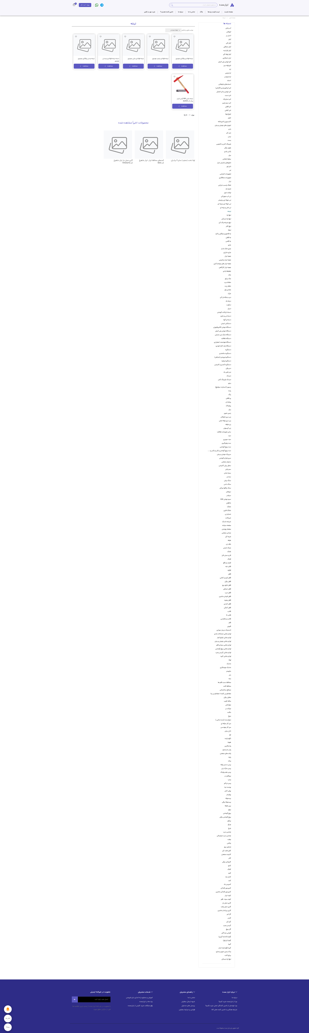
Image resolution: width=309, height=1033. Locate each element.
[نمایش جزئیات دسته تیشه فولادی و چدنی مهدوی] (109, 45)
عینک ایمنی (227, 548)
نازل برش (228, 731)
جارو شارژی (227, 252)
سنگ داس (227, 484)
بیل (229, 155)
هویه (229, 742)
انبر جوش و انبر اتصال (224, 92)
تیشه (229, 211)
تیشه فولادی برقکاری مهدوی (184, 59)
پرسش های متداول (188, 1006)
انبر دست (228, 95)
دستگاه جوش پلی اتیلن (223, 331)
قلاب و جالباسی (226, 619)
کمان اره (228, 877)
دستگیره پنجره (226, 361)
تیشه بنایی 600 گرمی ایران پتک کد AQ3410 (185, 100)
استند (229, 80)
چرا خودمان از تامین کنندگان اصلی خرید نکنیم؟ (221, 1006)
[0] (74, 5)
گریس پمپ (227, 925)
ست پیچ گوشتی (225, 447)
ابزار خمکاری (227, 58)
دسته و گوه (227, 320)
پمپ (229, 780)
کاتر (229, 858)
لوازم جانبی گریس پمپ (223, 652)
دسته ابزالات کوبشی (224, 312)
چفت (229, 839)
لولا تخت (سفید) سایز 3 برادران (183, 160)
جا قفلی (228, 237)
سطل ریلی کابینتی (225, 465)
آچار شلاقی (227, 47)
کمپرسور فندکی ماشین (223, 892)
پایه (229, 757)
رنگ (229, 394)
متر (230, 675)
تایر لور (228, 166)
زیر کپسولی (227, 428)
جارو (229, 245)
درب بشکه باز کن (225, 297)
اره (230, 69)
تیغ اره (229, 215)
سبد (229, 436)
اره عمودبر (227, 77)
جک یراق (228, 279)
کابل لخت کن (226, 851)
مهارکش (228, 705)
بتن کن (228, 133)
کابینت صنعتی (226, 854)
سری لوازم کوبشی (225, 458)
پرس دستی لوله (226, 765)
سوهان (228, 492)
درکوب (228, 305)
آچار (229, 39)
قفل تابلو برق (226, 585)
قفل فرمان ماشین (225, 596)
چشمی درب (227, 832)
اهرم (229, 118)
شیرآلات (228, 518)
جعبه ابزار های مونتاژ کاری (222, 264)
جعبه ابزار (228, 256)
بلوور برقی (227, 148)
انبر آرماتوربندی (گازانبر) (223, 88)
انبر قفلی (228, 107)
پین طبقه (228, 806)
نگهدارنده (228, 738)
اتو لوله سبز (227, 65)
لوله (230, 660)
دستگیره (228, 350)
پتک (229, 761)
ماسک (229, 664)
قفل (229, 574)
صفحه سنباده (226, 525)
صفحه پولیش (226, 529)
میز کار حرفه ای (226, 723)
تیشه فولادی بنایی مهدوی (136, 59)
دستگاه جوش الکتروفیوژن (222, 327)
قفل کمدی (227, 604)
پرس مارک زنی (226, 768)
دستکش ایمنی (226, 323)
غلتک (229, 551)
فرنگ (229, 559)
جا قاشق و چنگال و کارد (223, 234)
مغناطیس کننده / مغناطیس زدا (220, 694)
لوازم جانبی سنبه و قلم (223, 645)
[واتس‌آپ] (96, 5)
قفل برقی (228, 581)
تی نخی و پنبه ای (225, 207)
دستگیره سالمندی (225, 353)
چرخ (229, 828)
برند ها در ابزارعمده (146, 1002)
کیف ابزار (228, 895)
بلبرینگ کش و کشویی (223, 144)
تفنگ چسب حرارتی (224, 185)
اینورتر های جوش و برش (223, 125)
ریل (229, 409)
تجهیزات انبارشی (225, 174)
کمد (229, 880)
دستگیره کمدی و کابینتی (222, 365)
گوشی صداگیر (226, 933)
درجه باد (228, 301)
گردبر (229, 918)
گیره (229, 944)
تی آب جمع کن (226, 196)
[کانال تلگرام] (101, 5)
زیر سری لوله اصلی (225, 421)
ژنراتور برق (227, 847)
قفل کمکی (227, 608)
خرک (229, 293)
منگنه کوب (227, 701)
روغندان (228, 402)
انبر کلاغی (228, 110)
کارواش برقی (226, 862)
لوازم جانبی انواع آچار (224, 637)
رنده (229, 391)
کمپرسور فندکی (226, 888)
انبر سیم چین (226, 103)
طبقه (229, 540)
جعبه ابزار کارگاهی (225, 267)
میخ (229, 716)
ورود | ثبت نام (85, 5)
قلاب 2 (228, 615)
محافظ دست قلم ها (224, 682)
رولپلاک (228, 406)
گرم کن (228, 922)
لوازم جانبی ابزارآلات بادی (222, 634)
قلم (230, 622)
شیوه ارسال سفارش (188, 1002)
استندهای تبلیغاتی (224, 84)
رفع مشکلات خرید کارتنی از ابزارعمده (140, 1006)
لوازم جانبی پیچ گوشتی (223, 649)
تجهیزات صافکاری (225, 178)
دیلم (229, 383)
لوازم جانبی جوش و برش (223, 641)
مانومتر (228, 671)
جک (229, 275)
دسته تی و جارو (226, 316)
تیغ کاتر (228, 226)
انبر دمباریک (227, 99)
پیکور (229, 821)
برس (229, 136)
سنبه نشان (227, 473)
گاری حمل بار (226, 903)
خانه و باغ (228, 290)
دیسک (229, 376)
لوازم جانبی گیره (226, 656)
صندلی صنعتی (226, 533)
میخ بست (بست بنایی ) (223, 720)
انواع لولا (228, 114)
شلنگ (229, 507)
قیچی (229, 626)
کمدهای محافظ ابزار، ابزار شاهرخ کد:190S (151, 162)
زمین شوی (227, 413)
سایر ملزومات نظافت (224, 432)
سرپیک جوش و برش (224, 454)
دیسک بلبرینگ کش (224, 379)
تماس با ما (191, 998)
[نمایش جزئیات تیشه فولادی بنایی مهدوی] (133, 45)
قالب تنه (228, 566)
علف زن (228, 544)
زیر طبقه (228, 424)
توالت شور (227, 193)
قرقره (229, 570)
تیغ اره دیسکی (226, 219)
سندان (229, 477)
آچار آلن (228, 43)
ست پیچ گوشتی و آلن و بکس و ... (219, 451)
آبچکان (228, 32)
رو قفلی (228, 398)
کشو (229, 866)
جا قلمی (228, 241)
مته (230, 679)
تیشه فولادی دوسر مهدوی (160, 59)
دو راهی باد (227, 372)
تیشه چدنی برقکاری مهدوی (86, 59)
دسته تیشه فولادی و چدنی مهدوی (110, 60)
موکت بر (228, 708)
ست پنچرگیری (226, 443)
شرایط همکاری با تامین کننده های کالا (224, 1010)
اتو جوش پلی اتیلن (224, 62)
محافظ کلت (227, 686)
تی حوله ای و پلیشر (224, 200)
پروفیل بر (228, 776)
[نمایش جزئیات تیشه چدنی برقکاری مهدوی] (84, 45)
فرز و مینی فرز (226, 555)
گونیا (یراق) (227, 940)
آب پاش (228, 28)
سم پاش (228, 469)
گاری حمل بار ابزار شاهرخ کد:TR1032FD (123, 162)
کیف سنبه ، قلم (226, 899)
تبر (230, 170)
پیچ (229, 809)
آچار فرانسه (227, 50)
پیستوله (228, 798)
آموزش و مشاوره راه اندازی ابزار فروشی (139, 998)
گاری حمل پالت (226, 907)
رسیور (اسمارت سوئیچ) (223, 387)
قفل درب (228, 593)
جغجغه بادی (227, 271)
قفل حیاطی (227, 589)
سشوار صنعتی (226, 462)
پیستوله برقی (226, 802)
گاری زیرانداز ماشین (224, 910)
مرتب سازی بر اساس (187, 30)
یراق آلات (228, 955)
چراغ (229, 824)
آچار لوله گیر (227, 54)
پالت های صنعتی (225, 753)
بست (229, 140)
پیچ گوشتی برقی (225, 817)
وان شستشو (227, 750)
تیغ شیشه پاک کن (225, 222)
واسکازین (228, 746)
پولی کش (228, 791)
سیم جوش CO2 (225, 499)
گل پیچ (228, 929)
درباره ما (234, 998)
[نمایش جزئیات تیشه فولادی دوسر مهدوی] (158, 45)
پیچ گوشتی (227, 813)
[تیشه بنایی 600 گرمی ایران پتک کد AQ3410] (182, 85)
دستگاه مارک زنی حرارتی (223, 335)
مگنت (229, 712)
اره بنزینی (228, 73)
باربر (229, 129)
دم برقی (228, 368)
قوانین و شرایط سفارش (187, 1010)
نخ (230, 735)
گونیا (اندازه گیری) (225, 937)
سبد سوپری (227, 439)
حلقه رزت (228, 286)
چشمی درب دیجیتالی (224, 836)
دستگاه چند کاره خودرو (223, 346)
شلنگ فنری (227, 510)
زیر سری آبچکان (226, 417)
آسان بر (228, 35)
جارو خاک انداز (226, 249)
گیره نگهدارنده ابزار (224, 948)
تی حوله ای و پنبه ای (224, 204)
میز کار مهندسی (226, 727)
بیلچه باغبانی (227, 159)
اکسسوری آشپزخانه (224, 121)
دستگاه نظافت (226, 338)
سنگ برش (227, 480)
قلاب (229, 611)
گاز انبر (229, 914)
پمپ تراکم (227, 783)
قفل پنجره (227, 600)
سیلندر (228, 495)
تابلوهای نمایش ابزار (224, 163)
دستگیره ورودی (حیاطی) (222, 357)
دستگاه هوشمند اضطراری (222, 342)
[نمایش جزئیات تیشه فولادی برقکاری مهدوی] (182, 45)
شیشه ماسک (226, 522)
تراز (230, 181)
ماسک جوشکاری (225, 667)
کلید (229, 873)
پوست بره (227, 787)
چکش (229, 843)
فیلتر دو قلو (227, 563)
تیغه (229, 230)
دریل (229, 308)
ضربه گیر (228, 536)
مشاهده (184, 66)
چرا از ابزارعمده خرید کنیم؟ (228, 1002)
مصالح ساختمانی (225, 690)
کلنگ (229, 869)
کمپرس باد (227, 884)
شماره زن (228, 514)
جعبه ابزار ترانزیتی (225, 260)
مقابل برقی (227, 697)
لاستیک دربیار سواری (224, 630)
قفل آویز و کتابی (225, 578)
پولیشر (228, 794)
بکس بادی (227, 151)
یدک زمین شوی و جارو (223, 952)
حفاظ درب (227, 282)
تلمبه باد (228, 189)
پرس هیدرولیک (225, 772)
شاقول (228, 503)
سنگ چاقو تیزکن (225, 488)
